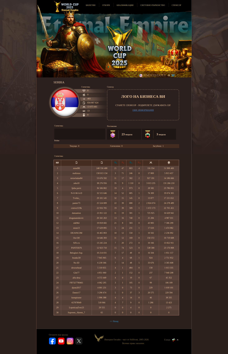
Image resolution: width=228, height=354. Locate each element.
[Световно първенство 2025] (66, 6)
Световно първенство (152, 5)
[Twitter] (78, 341)
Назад (115, 321)
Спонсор (176, 5)
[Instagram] (70, 341)
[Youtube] (61, 341)
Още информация (143, 110)
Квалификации (125, 5)
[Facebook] (52, 341)
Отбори (106, 5)
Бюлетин (90, 5)
